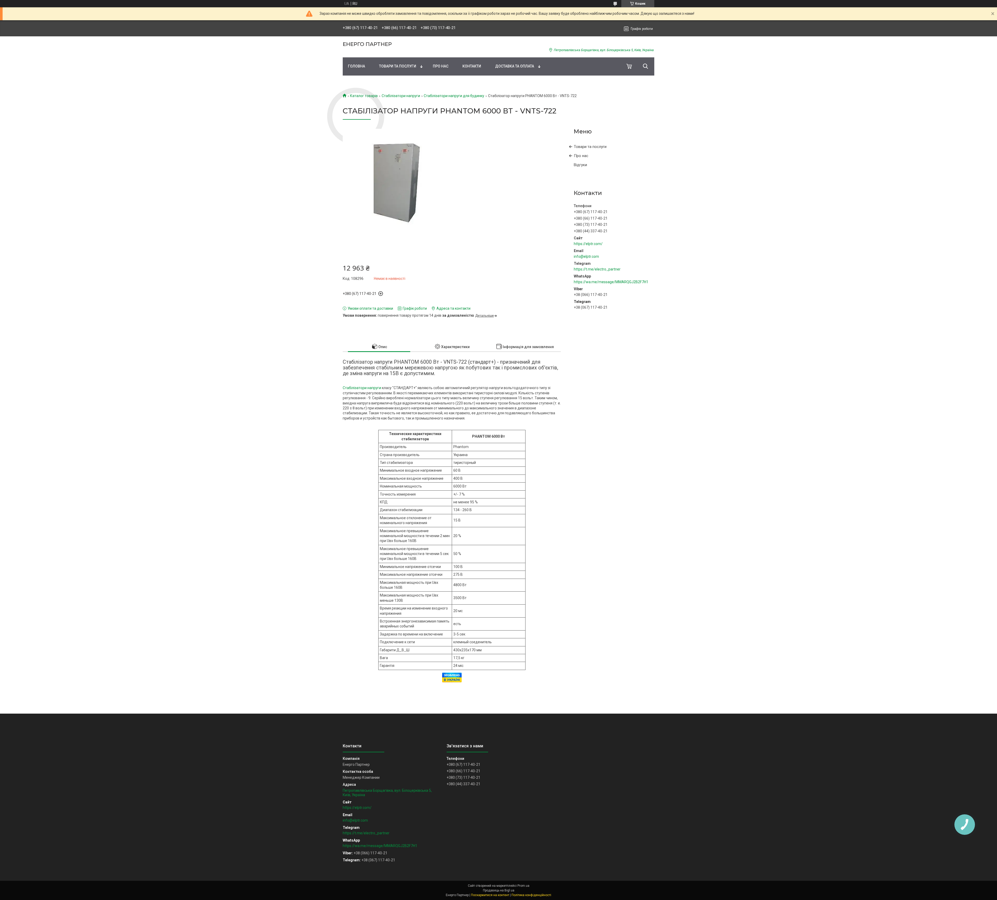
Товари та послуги (397, 66)
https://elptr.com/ (588, 244)
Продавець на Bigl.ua (498, 890)
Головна (356, 66)
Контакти (471, 66)
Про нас (440, 66)
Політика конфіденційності (531, 895)
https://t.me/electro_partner (597, 269)
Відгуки (580, 165)
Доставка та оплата (514, 66)
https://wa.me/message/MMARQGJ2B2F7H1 (611, 282)
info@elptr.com (586, 256)
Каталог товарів (364, 96)
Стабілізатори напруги (401, 96)
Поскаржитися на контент (490, 895)
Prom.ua (523, 886)
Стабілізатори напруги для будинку (454, 96)
